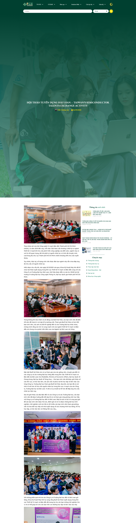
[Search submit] (111, 11)
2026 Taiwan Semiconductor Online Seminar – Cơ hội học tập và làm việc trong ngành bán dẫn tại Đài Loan (97, 239)
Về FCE (39, 4)
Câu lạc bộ (89, 4)
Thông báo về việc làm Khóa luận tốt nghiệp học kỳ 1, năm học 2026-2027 (102, 213)
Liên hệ (101, 4)
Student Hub (75, 4)
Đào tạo (62, 4)
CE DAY (50, 4)
